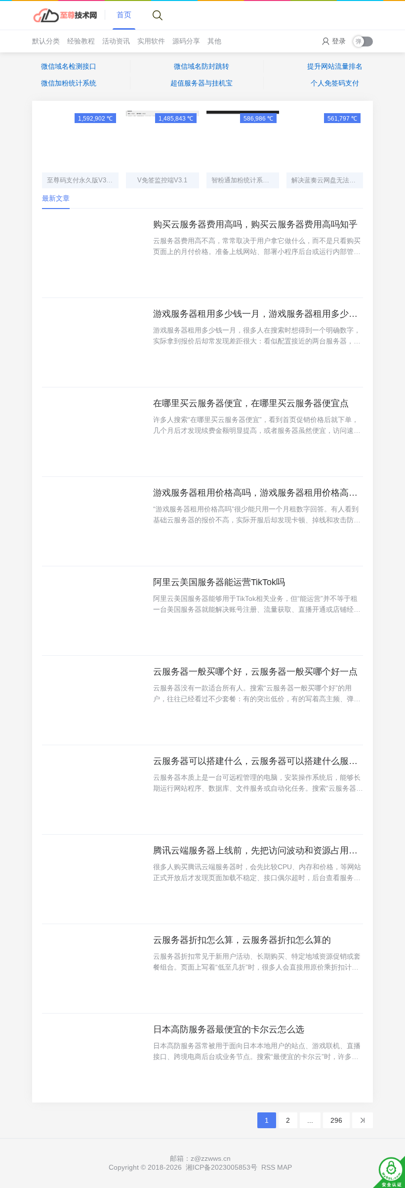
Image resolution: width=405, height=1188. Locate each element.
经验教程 (81, 41)
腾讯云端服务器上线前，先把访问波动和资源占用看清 (258, 850)
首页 (124, 14)
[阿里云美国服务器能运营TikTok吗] (94, 610)
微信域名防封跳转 (201, 66)
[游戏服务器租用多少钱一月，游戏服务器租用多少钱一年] (94, 342)
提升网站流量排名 (335, 66)
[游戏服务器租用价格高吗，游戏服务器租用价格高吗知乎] (94, 521)
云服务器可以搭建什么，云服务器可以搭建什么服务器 (258, 761)
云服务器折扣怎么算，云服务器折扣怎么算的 (242, 940)
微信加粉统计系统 (68, 83)
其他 (214, 41)
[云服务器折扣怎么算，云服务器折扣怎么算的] (94, 968)
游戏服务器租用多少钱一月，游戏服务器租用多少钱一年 (258, 314)
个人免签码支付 (335, 83)
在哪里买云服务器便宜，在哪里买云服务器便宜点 (251, 403)
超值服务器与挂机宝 (201, 83)
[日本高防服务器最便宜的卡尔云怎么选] (94, 1058)
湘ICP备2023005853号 (221, 1167)
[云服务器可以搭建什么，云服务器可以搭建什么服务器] (94, 789)
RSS (268, 1167)
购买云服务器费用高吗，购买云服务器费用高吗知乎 (255, 224)
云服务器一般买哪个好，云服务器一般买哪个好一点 (255, 672)
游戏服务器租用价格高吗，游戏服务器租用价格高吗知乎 (258, 493)
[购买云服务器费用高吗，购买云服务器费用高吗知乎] (94, 253)
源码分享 (186, 41)
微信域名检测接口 (68, 66)
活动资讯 (116, 41)
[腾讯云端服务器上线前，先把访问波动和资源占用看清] (94, 879)
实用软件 (151, 41)
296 (336, 1120)
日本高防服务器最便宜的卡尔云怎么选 (228, 1029)
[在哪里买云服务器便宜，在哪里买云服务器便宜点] (94, 432)
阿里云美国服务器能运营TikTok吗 (219, 582)
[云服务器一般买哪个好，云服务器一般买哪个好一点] (94, 700)
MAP (284, 1167)
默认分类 (46, 41)
